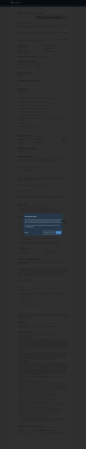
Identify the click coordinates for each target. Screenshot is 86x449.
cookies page (29, 226)
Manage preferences (49, 232)
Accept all (58, 232)
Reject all (26, 232)
